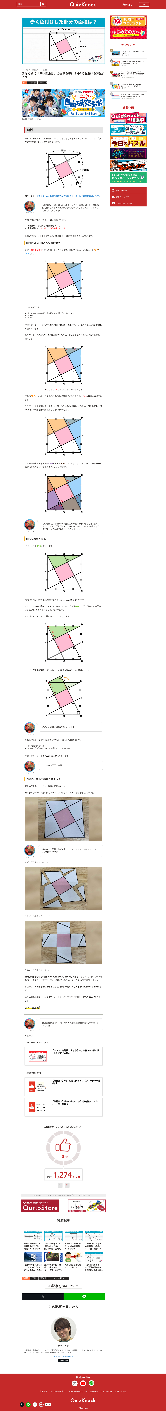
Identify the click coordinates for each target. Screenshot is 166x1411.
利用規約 (43, 1391)
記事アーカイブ (122, 197)
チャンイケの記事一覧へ (64, 1356)
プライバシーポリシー (78, 1391)
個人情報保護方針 (57, 1391)
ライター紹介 (121, 191)
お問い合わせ (120, 1391)
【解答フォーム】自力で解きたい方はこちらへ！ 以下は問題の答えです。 (68, 196)
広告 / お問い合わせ (124, 203)
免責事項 (94, 1391)
